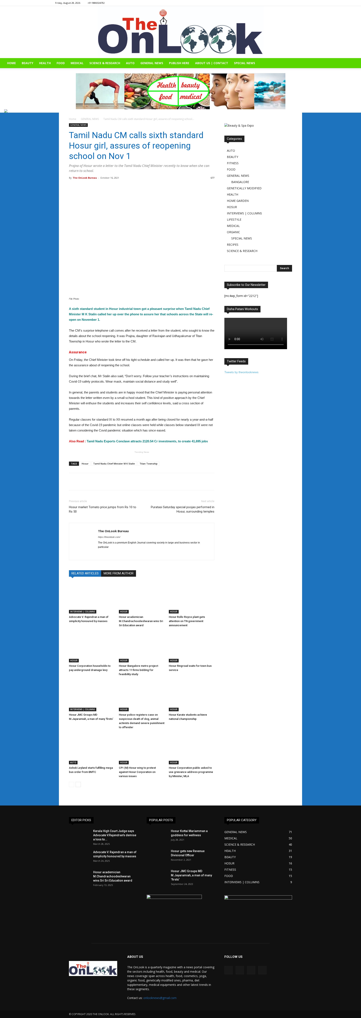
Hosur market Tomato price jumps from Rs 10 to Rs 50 (102, 509)
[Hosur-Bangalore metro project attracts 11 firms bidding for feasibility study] (141, 646)
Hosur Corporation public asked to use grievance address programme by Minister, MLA (191, 772)
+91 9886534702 (96, 2)
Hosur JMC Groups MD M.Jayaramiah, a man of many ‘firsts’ (191, 875)
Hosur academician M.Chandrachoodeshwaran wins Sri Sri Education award (141, 621)
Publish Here (179, 63)
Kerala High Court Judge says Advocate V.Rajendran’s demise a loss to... (114, 835)
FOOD (61, 63)
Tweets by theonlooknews (241, 372)
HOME (11, 63)
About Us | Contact (211, 63)
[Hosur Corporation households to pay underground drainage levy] (91, 646)
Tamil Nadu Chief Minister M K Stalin (114, 463)
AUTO (130, 63)
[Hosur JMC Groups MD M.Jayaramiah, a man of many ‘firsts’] (91, 695)
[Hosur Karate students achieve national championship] (191, 695)
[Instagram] (289, 3)
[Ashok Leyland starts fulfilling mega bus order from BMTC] (91, 748)
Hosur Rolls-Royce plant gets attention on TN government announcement (187, 621)
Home (72, 119)
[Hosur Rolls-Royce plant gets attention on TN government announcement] (191, 597)
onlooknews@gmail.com (160, 998)
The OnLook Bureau (85, 177)
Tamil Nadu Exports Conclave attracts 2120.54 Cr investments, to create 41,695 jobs (138, 441)
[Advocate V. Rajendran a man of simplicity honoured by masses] (91, 597)
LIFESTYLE (234, 219)
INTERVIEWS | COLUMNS (82, 611)
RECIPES (232, 245)
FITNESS (233, 163)
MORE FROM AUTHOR (118, 573)
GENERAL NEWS (151, 63)
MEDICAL (77, 63)
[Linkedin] (296, 3)
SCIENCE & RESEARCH (104, 63)
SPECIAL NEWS (244, 63)
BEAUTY (27, 63)
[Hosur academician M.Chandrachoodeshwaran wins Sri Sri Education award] (141, 597)
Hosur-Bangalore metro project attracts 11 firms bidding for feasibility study (138, 670)
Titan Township (149, 463)
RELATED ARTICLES (85, 573)
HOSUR (123, 611)
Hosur (85, 463)
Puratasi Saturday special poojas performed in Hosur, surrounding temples (182, 509)
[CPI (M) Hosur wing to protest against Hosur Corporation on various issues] (141, 748)
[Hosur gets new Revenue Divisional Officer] (157, 856)
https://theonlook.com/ (109, 537)
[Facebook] (282, 3)
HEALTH (45, 63)
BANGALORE (240, 182)
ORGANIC (233, 232)
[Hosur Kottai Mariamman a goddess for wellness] (157, 836)
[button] (356, 63)
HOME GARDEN (238, 201)
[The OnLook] (181, 32)
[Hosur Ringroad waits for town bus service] (191, 646)
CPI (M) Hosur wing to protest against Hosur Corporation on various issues (137, 772)
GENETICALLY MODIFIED (244, 188)
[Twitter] (303, 3)
